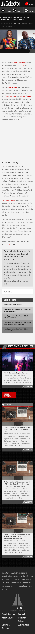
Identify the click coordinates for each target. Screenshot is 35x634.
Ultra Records (12, 87)
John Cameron (7, 23)
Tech (18, 11)
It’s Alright (20, 65)
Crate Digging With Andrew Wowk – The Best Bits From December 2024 (17, 430)
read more (27, 387)
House (2, 26)
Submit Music (24, 625)
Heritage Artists (27, 23)
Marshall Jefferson (18, 62)
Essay (23, 375)
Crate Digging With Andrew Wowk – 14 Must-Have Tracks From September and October (17, 536)
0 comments (10, 26)
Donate (31, 4)
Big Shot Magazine (8, 200)
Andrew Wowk (9, 433)
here (10, 244)
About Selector (8, 614)
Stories (31, 11)
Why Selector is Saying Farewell (13, 304)
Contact (21, 614)
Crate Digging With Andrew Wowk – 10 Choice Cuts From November (17, 483)
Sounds (8, 11)
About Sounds (8, 618)
